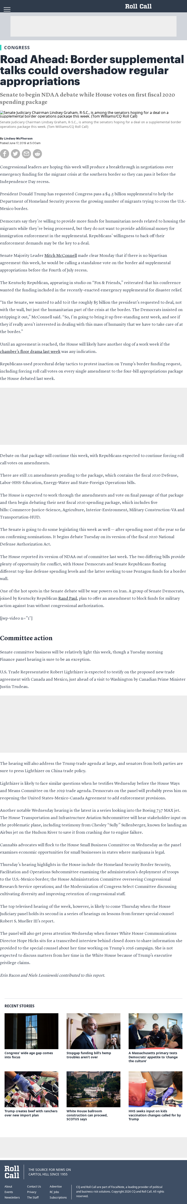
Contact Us (34, 1186)
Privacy (31, 1192)
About (8, 1186)
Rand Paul (67, 599)
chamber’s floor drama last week (30, 352)
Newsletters (12, 1197)
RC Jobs (54, 1192)
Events (9, 1192)
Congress (17, 47)
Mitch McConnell (60, 256)
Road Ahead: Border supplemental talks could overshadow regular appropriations (92, 70)
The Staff (33, 1197)
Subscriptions (58, 1197)
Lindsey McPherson (18, 138)
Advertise (56, 1186)
